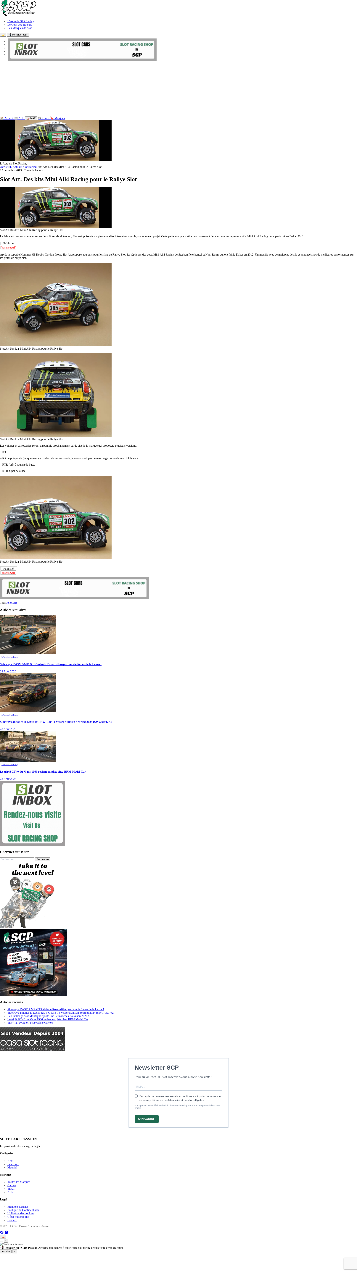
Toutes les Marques (18, 1182)
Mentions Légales (17, 1206)
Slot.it (10, 1188)
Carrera (11, 1185)
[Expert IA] (1, 1241)
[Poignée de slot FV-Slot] (33, 927)
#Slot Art (11, 602)
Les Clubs (13, 1164)
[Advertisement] (178, 89)
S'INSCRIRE (146, 1119)
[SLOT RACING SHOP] (82, 59)
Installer (5, 1251)
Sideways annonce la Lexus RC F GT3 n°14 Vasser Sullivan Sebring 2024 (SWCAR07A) (60, 1012)
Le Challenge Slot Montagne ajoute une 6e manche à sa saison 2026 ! (48, 1016)
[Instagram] (6, 1233)
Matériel (12, 1167)
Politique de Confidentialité (23, 1210)
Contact (12, 1220)
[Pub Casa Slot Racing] (32, 1049)
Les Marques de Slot (19, 28)
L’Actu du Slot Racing (20, 21)
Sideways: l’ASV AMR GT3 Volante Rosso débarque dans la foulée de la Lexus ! (55, 1009)
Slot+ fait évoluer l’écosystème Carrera (30, 1022)
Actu (10, 1160)
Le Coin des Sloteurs (19, 24)
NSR (10, 1192)
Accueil (4, 166)
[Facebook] (2, 1233)
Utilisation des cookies (20, 1213)
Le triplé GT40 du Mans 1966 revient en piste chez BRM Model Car (47, 1019)
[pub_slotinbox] (32, 844)
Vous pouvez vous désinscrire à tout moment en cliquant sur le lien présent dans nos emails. (177, 1106)
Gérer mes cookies (18, 1216)
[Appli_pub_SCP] (33, 994)
